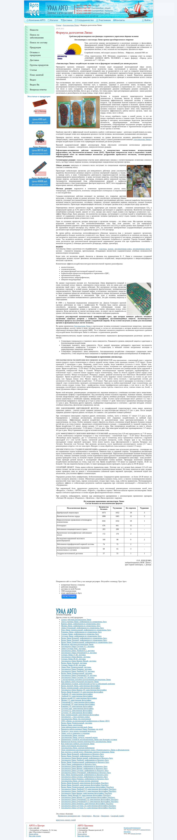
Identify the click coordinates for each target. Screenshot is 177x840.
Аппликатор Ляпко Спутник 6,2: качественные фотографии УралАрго (88, 808)
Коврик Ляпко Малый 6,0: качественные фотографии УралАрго (86, 795)
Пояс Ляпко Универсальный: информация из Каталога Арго (84, 775)
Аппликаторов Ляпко (82, 326)
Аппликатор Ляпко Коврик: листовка (75, 657)
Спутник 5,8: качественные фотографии (76, 713)
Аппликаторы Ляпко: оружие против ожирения (79, 781)
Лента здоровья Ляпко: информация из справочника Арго (84, 622)
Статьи (33, 70)
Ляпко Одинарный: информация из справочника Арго (82, 628)
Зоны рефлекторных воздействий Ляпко (77, 727)
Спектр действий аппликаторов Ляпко (76, 620)
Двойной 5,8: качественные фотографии (77, 694)
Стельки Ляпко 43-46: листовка (73, 665)
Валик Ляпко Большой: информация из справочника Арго (84, 638)
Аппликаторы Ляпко (71, 25)
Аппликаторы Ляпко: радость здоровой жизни (79, 737)
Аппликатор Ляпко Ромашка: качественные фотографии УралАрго (87, 804)
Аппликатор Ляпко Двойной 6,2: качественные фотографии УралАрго (88, 791)
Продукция (35, 47)
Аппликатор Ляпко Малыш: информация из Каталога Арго (84, 768)
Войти (147, 20)
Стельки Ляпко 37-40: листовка (73, 655)
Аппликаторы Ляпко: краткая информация (77, 748)
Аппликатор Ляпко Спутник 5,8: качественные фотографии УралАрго (88, 806)
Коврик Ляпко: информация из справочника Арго (80, 624)
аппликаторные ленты (141, 249)
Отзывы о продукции (35, 53)
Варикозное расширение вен (69, 816)
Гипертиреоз (87, 816)
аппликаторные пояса (123, 249)
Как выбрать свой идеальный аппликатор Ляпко (80, 682)
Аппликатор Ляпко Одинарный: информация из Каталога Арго (86, 773)
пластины (103, 249)
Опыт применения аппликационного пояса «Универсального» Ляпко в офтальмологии (95, 750)
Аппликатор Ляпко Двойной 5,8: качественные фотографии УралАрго (88, 789)
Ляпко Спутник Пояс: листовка (73, 649)
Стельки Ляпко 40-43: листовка (73, 659)
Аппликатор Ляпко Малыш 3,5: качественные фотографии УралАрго (88, 797)
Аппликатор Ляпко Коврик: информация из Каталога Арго (84, 766)
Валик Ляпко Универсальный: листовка (76, 673)
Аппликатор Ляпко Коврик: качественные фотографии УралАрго (86, 793)
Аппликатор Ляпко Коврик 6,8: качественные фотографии (84, 690)
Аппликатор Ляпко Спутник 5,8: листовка (77, 677)
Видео (33, 79)
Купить (41, 111)
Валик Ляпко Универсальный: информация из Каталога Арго (85, 762)
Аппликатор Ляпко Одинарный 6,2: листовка (79, 653)
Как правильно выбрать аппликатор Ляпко (77, 744)
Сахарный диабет (117, 816)
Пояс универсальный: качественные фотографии (80, 715)
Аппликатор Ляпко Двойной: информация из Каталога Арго (85, 760)
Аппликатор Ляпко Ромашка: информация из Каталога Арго (85, 779)
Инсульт (96, 816)
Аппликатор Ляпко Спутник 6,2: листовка (77, 646)
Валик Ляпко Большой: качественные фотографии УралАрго (84, 783)
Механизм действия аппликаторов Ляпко (77, 644)
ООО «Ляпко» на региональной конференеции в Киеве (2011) (85, 721)
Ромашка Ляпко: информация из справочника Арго (81, 632)
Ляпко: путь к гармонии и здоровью (75, 733)
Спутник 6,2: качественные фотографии (76, 711)
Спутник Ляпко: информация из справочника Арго (81, 636)
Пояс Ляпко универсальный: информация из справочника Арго (86, 630)
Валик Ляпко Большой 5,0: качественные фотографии (82, 692)
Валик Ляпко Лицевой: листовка (74, 663)
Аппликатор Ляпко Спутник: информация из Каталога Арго (84, 771)
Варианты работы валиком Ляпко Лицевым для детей (82, 729)
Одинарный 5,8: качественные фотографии (78, 704)
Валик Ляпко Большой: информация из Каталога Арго (82, 754)
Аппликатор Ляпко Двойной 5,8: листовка (78, 671)
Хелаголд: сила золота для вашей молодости (78, 731)
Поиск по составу (38, 42)
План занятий (37, 75)
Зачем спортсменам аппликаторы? (74, 746)
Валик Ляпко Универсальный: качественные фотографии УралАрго (87, 787)
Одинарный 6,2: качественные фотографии (78, 702)
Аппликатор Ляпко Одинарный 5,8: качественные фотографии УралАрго (89, 799)
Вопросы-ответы (38, 89)
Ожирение (105, 816)
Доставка (67, 20)
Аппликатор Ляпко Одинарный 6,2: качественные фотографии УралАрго (89, 802)
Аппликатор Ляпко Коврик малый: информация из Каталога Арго (87, 758)
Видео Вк (34, 84)
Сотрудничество (85, 20)
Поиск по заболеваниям (37, 36)
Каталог (54, 20)
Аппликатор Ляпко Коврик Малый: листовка (78, 661)
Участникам (105, 20)
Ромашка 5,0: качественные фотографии (77, 706)
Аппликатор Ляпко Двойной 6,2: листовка (78, 651)
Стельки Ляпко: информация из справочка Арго (80, 634)
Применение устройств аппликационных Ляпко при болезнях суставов (89, 739)
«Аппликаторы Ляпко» (142, 139)
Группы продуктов (39, 65)
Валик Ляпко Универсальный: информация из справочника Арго (86, 642)
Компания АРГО (37, 20)
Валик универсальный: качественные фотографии (80, 688)
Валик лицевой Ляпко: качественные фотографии (80, 686)
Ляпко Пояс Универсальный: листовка (76, 667)
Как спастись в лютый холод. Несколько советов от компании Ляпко (88, 752)
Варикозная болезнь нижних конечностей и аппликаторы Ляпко (86, 742)
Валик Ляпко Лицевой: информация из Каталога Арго (82, 756)
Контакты (120, 20)
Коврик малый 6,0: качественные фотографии (79, 698)
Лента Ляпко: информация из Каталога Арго (78, 764)
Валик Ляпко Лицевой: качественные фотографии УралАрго (84, 785)
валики (110, 249)
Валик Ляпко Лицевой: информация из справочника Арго (84, 640)
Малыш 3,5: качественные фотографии (76, 700)
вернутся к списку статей (66, 820)
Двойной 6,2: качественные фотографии (77, 696)
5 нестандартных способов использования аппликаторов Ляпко (86, 680)
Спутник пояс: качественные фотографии (77, 708)
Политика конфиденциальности (132, 827)
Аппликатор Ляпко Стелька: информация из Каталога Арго (84, 777)
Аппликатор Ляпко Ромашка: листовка (76, 669)
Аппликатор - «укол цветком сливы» (75, 717)
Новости (34, 30)
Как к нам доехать (35, 836)
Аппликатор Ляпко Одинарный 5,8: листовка (79, 675)
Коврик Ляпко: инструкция (71, 725)
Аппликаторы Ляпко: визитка (72, 735)
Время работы (33, 834)
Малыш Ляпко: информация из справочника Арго (80, 626)
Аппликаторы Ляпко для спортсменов (76, 719)
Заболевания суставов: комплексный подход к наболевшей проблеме (88, 684)
